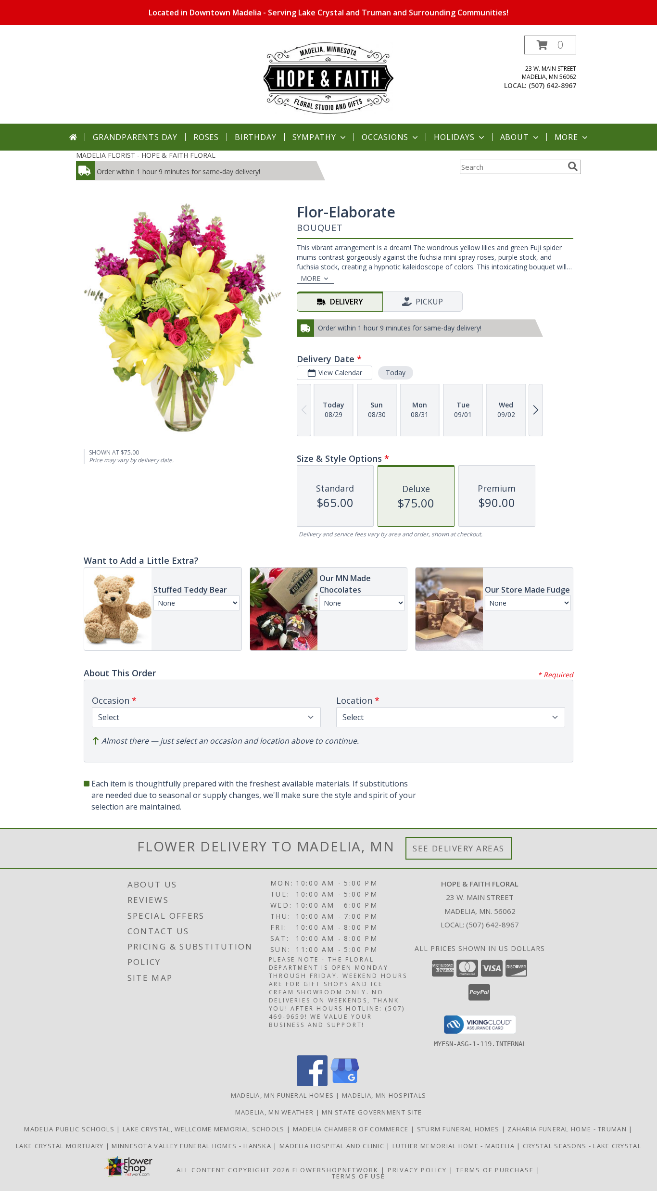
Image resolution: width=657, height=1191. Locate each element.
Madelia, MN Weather (274, 1112)
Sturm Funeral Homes (459, 1129)
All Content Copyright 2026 (233, 1170)
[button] (550, 45)
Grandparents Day (135, 137)
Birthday (255, 137)
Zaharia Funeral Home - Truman (568, 1129)
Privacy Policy (417, 1170)
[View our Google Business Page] (344, 1083)
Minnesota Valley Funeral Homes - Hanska (192, 1145)
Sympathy (314, 137)
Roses (206, 137)
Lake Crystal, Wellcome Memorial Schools (205, 1129)
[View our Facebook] (312, 1083)
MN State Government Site (372, 1112)
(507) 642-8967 (552, 85)
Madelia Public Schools (70, 1129)
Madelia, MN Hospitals (384, 1095)
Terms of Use (358, 1176)
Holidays (454, 137)
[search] (573, 166)
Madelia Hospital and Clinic (332, 1145)
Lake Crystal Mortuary (61, 1145)
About (514, 137)
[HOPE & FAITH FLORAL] (328, 79)
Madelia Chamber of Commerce (352, 1129)
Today (395, 372)
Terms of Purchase (495, 1170)
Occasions (385, 137)
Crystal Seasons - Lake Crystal (582, 1145)
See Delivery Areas (459, 848)
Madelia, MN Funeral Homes (282, 1095)
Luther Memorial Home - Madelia (454, 1145)
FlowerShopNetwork (335, 1170)
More (566, 137)
